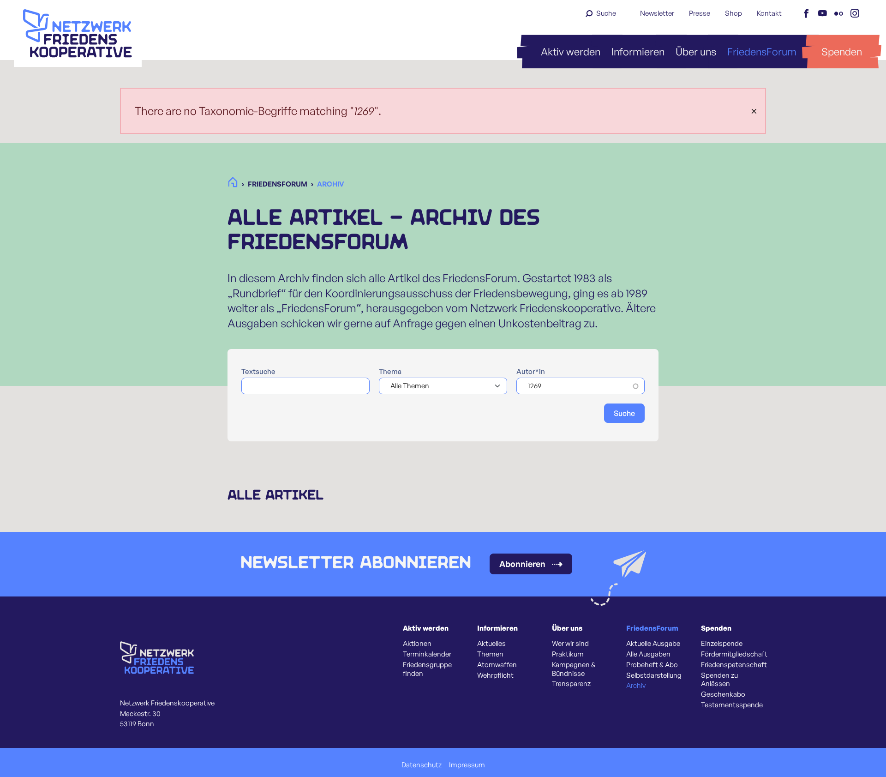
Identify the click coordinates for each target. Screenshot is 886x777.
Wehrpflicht (495, 675)
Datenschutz (421, 765)
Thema (390, 371)
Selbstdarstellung (654, 675)
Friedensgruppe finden (427, 669)
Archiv (636, 685)
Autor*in (530, 371)
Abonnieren (522, 564)
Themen (490, 654)
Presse (699, 13)
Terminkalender (427, 654)
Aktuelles (491, 643)
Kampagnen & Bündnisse (573, 669)
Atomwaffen (497, 665)
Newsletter (657, 13)
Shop (733, 13)
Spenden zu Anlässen (719, 679)
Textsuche (258, 371)
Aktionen (417, 643)
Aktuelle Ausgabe (653, 643)
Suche (606, 13)
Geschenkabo (723, 694)
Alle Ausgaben (648, 654)
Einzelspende (721, 643)
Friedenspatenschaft (734, 665)
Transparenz (571, 684)
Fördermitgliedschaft (734, 654)
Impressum (467, 765)
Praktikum (568, 654)
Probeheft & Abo (652, 665)
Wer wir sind (570, 643)
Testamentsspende (732, 705)
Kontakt (769, 13)
